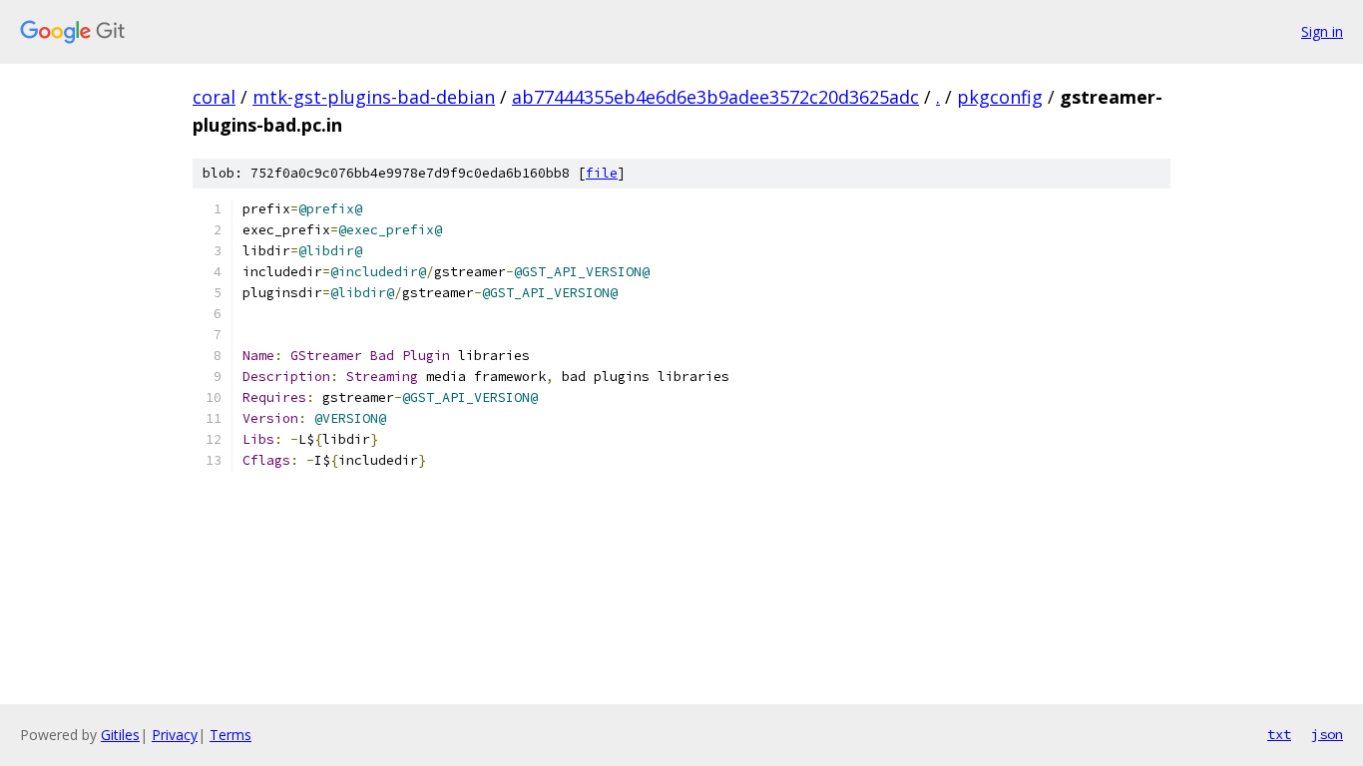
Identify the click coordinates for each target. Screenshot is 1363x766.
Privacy (175, 734)
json (1327, 734)
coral (214, 97)
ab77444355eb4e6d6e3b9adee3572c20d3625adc (715, 97)
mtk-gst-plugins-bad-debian (373, 97)
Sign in (1322, 31)
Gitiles (120, 734)
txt (1279, 734)
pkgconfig (1000, 97)
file (602, 173)
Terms (230, 734)
